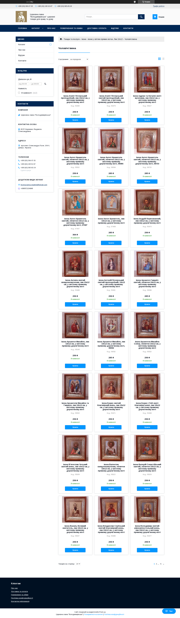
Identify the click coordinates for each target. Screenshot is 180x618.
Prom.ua (102, 612)
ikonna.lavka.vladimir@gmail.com (34, 185)
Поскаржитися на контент (93, 614)
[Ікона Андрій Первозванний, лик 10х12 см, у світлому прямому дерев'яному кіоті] (147, 202)
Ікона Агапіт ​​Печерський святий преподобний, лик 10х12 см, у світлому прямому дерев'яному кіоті (111, 99)
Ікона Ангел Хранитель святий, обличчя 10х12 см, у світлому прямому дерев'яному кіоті (75, 160)
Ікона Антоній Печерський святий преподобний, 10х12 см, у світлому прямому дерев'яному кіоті (111, 283)
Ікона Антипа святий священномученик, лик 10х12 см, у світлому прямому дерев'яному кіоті (75, 283)
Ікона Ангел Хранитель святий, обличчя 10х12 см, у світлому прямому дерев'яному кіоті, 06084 (111, 160)
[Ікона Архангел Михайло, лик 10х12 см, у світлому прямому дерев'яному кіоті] (75, 325)
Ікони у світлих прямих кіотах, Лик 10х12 (105, 39)
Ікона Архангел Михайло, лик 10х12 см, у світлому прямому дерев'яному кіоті (75, 344)
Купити (75, 120)
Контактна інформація (20, 601)
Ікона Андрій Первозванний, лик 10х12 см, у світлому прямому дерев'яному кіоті (147, 221)
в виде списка (163, 59)
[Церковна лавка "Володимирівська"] (21, 21)
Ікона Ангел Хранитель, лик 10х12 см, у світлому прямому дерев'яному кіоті (111, 221)
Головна (22, 28)
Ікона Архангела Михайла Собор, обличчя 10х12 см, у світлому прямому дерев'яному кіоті (147, 345)
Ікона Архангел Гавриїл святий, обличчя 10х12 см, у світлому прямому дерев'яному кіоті (147, 283)
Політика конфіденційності (22, 598)
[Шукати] (141, 16)
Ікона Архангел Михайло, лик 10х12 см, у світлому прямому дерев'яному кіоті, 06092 (111, 345)
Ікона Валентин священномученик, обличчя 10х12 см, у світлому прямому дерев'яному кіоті (111, 467)
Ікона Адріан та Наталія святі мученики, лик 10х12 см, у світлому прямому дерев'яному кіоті (147, 99)
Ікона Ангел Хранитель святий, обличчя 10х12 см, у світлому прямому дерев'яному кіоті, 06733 (147, 160)
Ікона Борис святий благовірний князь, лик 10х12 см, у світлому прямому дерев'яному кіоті (111, 406)
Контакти (128, 28)
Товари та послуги (72, 39)
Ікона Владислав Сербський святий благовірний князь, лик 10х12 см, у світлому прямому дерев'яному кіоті (111, 529)
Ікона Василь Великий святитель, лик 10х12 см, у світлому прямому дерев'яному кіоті (75, 529)
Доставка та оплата (19, 591)
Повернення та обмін (71, 28)
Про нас (51, 28)
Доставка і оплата (96, 28)
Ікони (84, 39)
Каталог (36, 28)
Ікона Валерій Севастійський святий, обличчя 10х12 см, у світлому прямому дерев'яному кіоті (147, 467)
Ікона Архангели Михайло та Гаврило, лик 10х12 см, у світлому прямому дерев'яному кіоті (75, 406)
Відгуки (115, 28)
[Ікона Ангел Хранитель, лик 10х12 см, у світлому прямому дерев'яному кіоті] (111, 202)
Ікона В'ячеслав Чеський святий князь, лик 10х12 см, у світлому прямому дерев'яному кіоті (75, 467)
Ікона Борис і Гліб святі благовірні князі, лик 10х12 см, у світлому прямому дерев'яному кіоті (147, 406)
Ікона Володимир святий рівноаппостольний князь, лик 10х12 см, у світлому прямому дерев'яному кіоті (147, 529)
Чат (171, 611)
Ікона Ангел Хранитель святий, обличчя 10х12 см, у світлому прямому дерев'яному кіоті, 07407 (75, 222)
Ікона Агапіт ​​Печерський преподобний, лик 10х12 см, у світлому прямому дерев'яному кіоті (75, 99)
